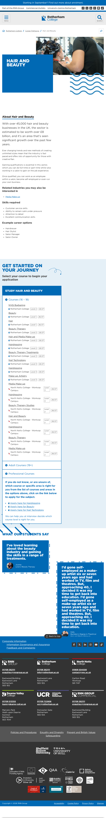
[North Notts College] (88, 662)
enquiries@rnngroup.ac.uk (15, 672)
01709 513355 (9, 701)
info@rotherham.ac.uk (48, 672)
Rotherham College (14, 31)
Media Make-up (13, 197)
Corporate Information (14, 641)
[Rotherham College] (53, 18)
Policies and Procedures (24, 732)
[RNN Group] (18, 662)
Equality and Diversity (52, 732)
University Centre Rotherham (62, 8)
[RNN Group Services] (88, 694)
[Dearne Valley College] (18, 694)
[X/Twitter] (87, 8)
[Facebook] (83, 8)
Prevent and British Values (81, 732)
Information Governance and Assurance (28, 644)
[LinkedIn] (90, 8)
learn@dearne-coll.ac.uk (14, 704)
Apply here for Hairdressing (25, 503)
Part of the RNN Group (13, 8)
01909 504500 (79, 670)
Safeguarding (53, 735)
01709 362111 (8, 670)
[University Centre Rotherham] (53, 694)
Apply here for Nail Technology (27, 510)
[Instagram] (94, 8)
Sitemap (100, 803)
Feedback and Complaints (21, 648)
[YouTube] (98, 8)
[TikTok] (102, 8)
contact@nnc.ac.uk (81, 672)
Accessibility (59, 803)
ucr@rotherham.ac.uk (47, 704)
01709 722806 (44, 701)
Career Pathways (32, 31)
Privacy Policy (88, 803)
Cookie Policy (73, 803)
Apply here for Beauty (22, 506)
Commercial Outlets (35, 8)
